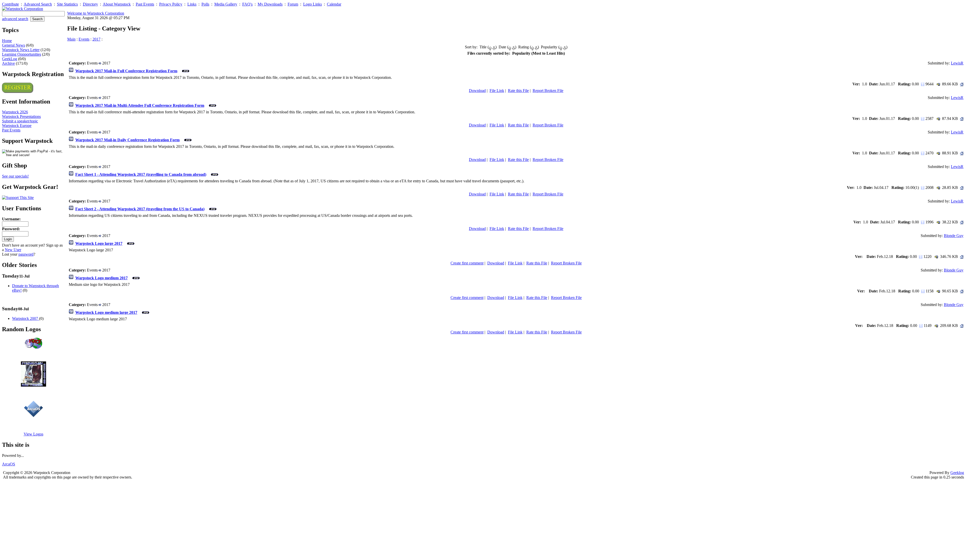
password (25, 254)
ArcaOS (8, 464)
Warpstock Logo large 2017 (98, 243)
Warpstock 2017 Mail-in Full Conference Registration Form (126, 71)
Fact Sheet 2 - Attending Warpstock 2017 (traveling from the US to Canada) (139, 209)
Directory (90, 4)
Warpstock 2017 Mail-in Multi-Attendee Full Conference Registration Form (139, 105)
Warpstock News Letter (21, 50)
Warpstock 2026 (15, 112)
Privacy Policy (170, 4)
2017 (96, 39)
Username (10, 219)
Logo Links (312, 4)
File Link (497, 90)
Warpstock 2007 (25, 318)
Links (191, 4)
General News (13, 45)
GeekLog (9, 59)
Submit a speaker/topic (20, 121)
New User (13, 250)
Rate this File (518, 90)
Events (84, 39)
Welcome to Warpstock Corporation (95, 13)
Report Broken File (548, 90)
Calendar (334, 4)
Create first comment (467, 263)
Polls (205, 4)
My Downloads (270, 4)
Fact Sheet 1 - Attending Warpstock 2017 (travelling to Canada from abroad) (140, 174)
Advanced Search (38, 4)
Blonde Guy (953, 235)
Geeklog (957, 472)
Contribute (10, 4)
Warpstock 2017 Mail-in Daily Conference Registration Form (127, 140)
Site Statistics (67, 4)
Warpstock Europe (16, 125)
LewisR (957, 63)
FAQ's (247, 4)
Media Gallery (225, 4)
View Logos (33, 434)
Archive (8, 63)
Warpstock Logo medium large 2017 (106, 312)
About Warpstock (117, 4)
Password (10, 229)
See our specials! (15, 176)
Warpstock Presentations (21, 116)
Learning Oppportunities (21, 54)
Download (477, 90)
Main (71, 39)
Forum (293, 4)
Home (7, 41)
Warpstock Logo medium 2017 (101, 278)
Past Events (145, 4)
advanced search (15, 19)
